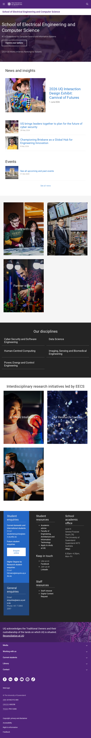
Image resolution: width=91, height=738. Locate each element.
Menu (4, 4)
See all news (45, 186)
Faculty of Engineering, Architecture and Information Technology (48, 537)
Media (5, 645)
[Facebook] (5, 679)
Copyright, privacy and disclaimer (15, 718)
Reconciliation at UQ (13, 635)
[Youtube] (22, 679)
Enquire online (16, 552)
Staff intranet (46, 591)
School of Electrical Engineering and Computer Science (31, 11)
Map (68, 549)
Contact (6, 669)
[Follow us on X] (16, 679)
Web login (6, 688)
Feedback (6, 732)
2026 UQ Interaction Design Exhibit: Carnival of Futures (65, 93)
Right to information (10, 727)
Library (6, 663)
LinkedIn (44, 569)
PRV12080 (13, 709)
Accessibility (7, 723)
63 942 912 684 (12, 700)
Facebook (45, 564)
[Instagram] (27, 679)
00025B (12, 704)
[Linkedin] (10, 679)
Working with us (9, 651)
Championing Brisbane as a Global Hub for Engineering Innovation (46, 141)
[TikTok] (33, 679)
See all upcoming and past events (37, 171)
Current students (10, 657)
